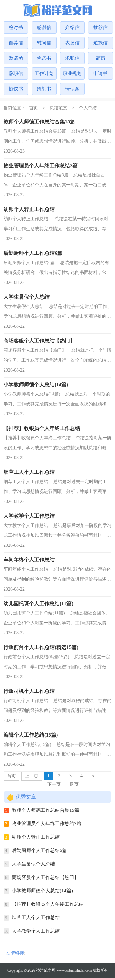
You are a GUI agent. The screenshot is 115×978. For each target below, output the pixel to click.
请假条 (72, 88)
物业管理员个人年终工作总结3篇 (46, 823)
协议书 (16, 88)
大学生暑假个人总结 (33, 863)
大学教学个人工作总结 (36, 931)
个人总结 (88, 108)
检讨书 (16, 27)
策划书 (44, 88)
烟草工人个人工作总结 (36, 917)
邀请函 (16, 58)
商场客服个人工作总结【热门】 (45, 877)
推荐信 (100, 27)
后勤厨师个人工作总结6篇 (39, 850)
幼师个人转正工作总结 (36, 837)
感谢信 (44, 27)
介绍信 (72, 27)
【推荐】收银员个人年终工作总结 (48, 904)
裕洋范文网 (45, 970)
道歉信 (100, 42)
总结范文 (58, 108)
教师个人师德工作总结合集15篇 (45, 810)
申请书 (100, 73)
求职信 (72, 58)
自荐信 (16, 42)
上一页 (31, 776)
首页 (33, 108)
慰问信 (44, 42)
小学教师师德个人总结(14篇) (42, 890)
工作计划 (44, 73)
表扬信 (72, 42)
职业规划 (72, 73)
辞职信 (16, 73)
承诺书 (44, 58)
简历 (100, 58)
